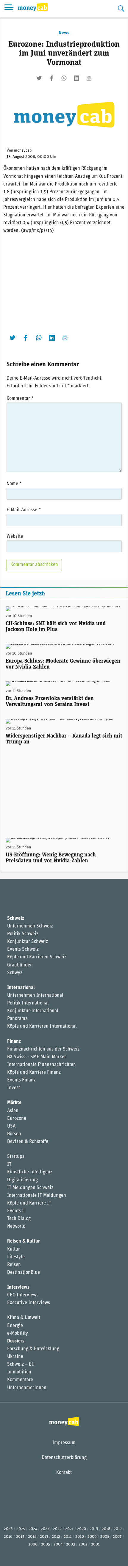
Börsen (14, 1134)
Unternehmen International (35, 995)
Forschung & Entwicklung (33, 1349)
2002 (83, 1544)
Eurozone (16, 1118)
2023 (45, 1529)
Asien (12, 1111)
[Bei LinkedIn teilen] (76, 78)
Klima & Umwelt (23, 1317)
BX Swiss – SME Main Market (36, 1057)
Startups (15, 1156)
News (64, 33)
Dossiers (15, 1341)
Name (14, 484)
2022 (57, 1529)
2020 (81, 1529)
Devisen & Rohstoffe (27, 1141)
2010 (79, 1537)
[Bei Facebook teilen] (51, 78)
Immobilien (19, 1372)
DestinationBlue (23, 1272)
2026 (8, 1529)
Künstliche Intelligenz (29, 1172)
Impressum (64, 1443)
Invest (13, 1088)
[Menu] (9, 8)
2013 (44, 1537)
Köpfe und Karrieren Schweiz (36, 957)
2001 (95, 1544)
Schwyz (14, 973)
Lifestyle (16, 1257)
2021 (69, 1529)
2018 (106, 1529)
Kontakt (64, 1472)
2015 (20, 1537)
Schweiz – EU (21, 1364)
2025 (20, 1529)
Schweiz (15, 918)
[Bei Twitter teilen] (39, 78)
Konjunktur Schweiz (27, 941)
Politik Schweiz (22, 934)
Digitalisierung (22, 1180)
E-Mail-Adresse (24, 510)
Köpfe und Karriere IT (29, 1203)
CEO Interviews (22, 1295)
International (21, 987)
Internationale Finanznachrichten (41, 1064)
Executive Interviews (28, 1303)
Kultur (13, 1249)
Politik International (28, 1003)
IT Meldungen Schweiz (30, 1187)
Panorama (17, 1018)
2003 (70, 1544)
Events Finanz (21, 1080)
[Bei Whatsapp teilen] (64, 78)
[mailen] (89, 78)
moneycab (23, 150)
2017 (118, 1529)
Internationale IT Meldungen (36, 1195)
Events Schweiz (23, 949)
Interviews (18, 1287)
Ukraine (15, 1356)
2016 (8, 1537)
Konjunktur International (32, 1011)
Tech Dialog (19, 1218)
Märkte (14, 1102)
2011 (68, 1537)
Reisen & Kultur (23, 1241)
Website (15, 536)
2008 (104, 1537)
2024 (33, 1529)
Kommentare (20, 1380)
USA (11, 1126)
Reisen (14, 1264)
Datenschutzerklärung (64, 1457)
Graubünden (20, 965)
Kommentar (20, 398)
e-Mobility (17, 1333)
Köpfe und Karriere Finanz (34, 1072)
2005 (45, 1544)
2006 (33, 1544)
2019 (94, 1529)
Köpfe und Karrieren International (42, 1026)
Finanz (14, 1041)
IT (9, 1164)
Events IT (16, 1211)
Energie (15, 1325)
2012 (56, 1537)
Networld (16, 1226)
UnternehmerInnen (26, 1388)
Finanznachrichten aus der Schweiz (43, 1049)
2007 (117, 1537)
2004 (58, 1544)
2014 (32, 1537)
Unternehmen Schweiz (30, 926)
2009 (92, 1537)
